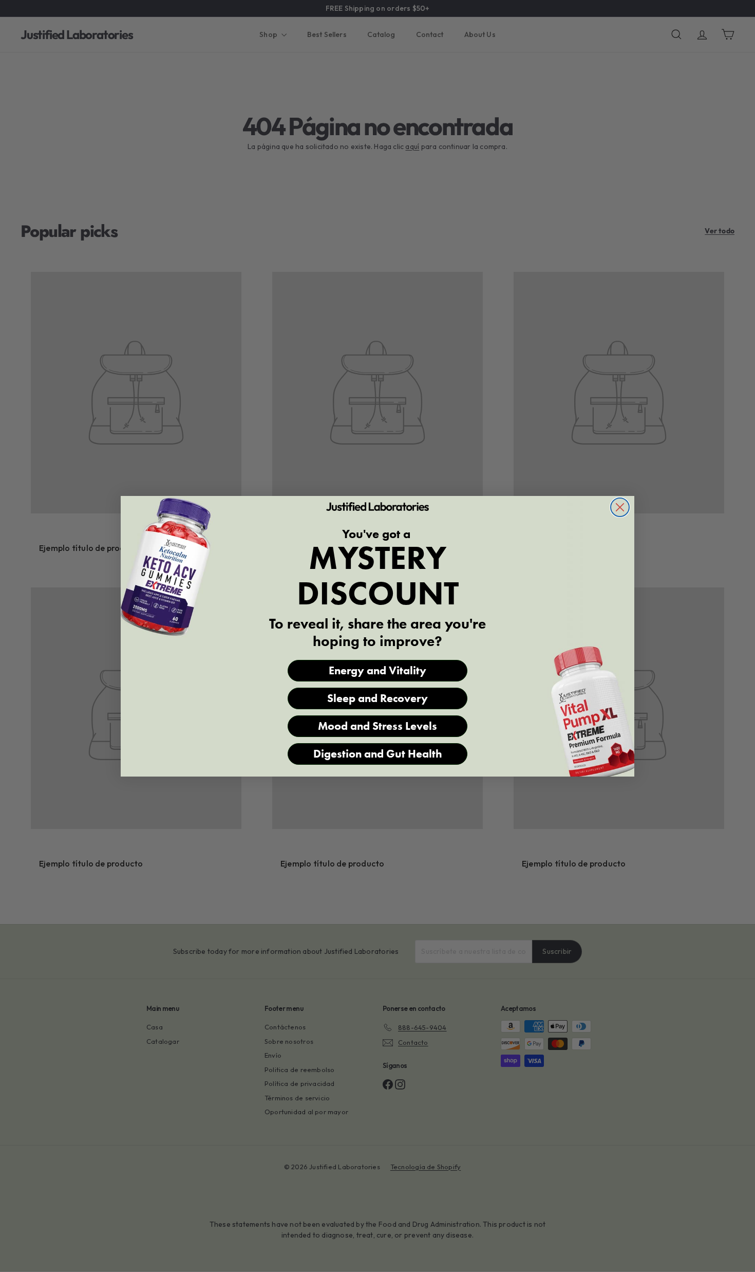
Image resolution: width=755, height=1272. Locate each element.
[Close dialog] (620, 507)
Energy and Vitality (377, 670)
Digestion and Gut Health (377, 754)
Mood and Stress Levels (377, 726)
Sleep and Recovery (377, 698)
